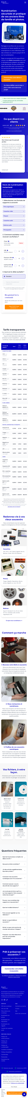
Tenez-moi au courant (14, 559)
